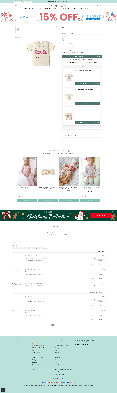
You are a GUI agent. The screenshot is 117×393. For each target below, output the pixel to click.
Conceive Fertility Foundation (61, 345)
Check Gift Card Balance (37, 357)
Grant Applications (59, 348)
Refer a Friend (58, 364)
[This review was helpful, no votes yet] (101, 264)
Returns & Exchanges (36, 364)
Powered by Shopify (58, 388)
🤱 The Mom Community (38, 345)
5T (74, 46)
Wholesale (82, 6)
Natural (63, 39)
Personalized (77, 9)
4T (70, 46)
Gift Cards (34, 355)
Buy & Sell (34, 362)
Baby (55, 9)
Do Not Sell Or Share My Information (63, 369)
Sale (91, 9)
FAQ (33, 367)
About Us (57, 343)
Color (66, 36)
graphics (38, 248)
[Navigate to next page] (67, 325)
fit (41, 248)
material (28, 248)
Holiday (38, 9)
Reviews (56, 350)
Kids (59, 9)
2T (63, 46)
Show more (45, 248)
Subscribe (89, 6)
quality (13, 248)
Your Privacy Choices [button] (59, 374)
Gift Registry (35, 360)
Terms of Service (58, 372)
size (17, 248)
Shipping (57, 352)
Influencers (57, 357)
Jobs (56, 362)
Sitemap (34, 372)
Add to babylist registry (91, 62)
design (33, 248)
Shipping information (70, 135)
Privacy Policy (58, 367)
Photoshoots (57, 360)
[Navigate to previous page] (50, 325)
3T (67, 46)
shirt (25, 248)
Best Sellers (47, 9)
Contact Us (34, 369)
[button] (39, 27)
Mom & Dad (67, 9)
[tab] (18, 2)
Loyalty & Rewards (36, 352)
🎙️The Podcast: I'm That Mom (39, 348)
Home (86, 9)
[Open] (3, 390)
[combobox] (17, 242)
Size (66, 43)
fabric (21, 248)
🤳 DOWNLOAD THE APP (38, 343)
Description (67, 131)
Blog (33, 350)
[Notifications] (94, 6)
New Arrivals (29, 9)
